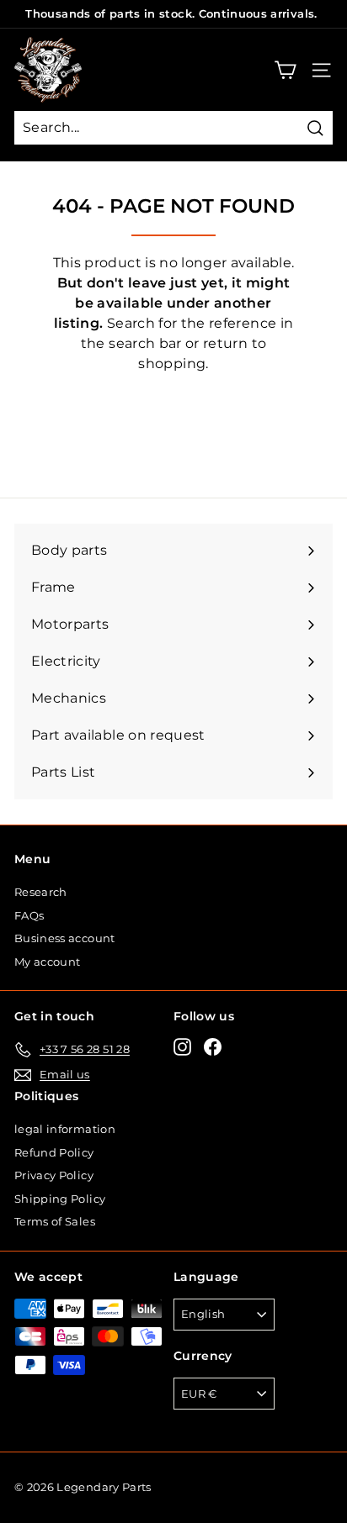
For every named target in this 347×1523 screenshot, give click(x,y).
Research (40, 892)
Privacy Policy (53, 1175)
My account (47, 961)
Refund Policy (54, 1152)
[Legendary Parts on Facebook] (213, 1047)
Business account (64, 938)
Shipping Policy (59, 1198)
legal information (64, 1129)
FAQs (29, 915)
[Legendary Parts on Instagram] (182, 1047)
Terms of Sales (54, 1221)
